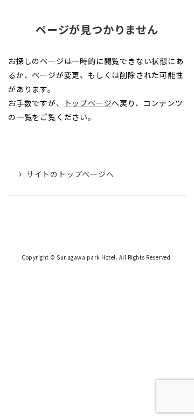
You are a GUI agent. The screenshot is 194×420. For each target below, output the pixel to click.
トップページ (88, 102)
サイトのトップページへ (70, 174)
